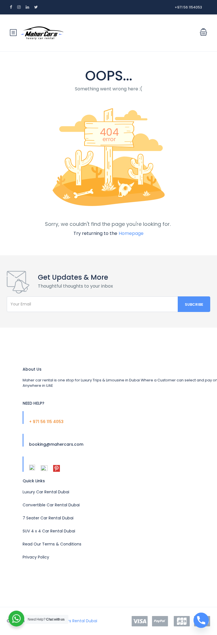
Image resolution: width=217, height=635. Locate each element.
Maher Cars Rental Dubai (73, 621)
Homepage (131, 233)
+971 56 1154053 (188, 7)
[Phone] (201, 620)
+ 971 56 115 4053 (46, 421)
